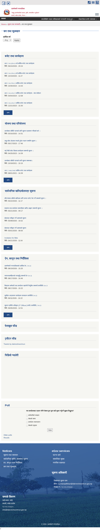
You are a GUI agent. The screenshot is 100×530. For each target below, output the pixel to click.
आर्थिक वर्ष (6, 37)
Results (6, 438)
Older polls (8, 435)
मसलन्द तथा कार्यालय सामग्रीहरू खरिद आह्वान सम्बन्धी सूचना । (24, 208)
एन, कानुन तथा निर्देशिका (13, 463)
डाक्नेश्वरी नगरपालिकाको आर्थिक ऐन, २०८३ (18, 266)
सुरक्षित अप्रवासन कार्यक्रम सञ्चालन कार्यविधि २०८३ (21, 295)
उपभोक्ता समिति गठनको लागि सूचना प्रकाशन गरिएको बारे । (22, 131)
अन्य (8, 113)
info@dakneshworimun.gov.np (14, 510)
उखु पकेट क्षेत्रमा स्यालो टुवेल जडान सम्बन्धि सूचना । (21, 141)
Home (3, 24)
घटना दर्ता (56, 455)
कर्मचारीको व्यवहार (33, 415)
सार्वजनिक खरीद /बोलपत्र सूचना (16, 459)
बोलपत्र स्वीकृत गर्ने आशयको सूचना (15, 218)
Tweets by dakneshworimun (14, 344)
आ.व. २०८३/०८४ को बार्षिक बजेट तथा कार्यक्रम (19, 63)
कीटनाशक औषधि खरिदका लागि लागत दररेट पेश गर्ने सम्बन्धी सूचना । (25, 198)
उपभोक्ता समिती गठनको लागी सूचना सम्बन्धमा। (19, 161)
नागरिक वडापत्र (59, 463)
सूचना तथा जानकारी (14, 24)
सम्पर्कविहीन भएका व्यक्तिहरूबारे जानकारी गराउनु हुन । (53, 19)
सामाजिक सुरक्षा (58, 459)
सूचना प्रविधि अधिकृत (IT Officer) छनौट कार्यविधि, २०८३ (23, 305)
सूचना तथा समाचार (11, 455)
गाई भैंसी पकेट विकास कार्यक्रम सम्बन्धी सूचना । (19, 151)
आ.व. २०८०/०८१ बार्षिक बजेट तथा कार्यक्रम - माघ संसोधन (23, 93)
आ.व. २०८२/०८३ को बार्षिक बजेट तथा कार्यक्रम (19, 73)
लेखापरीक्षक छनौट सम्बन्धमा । (84, 19)
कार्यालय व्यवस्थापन (34, 422)
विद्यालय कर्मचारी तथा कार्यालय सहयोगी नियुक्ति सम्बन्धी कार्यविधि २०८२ (26, 286)
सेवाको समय (32, 419)
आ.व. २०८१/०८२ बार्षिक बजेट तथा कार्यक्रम (18, 83)
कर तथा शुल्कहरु (10, 466)
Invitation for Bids (11, 238)
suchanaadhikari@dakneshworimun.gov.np (75, 484)
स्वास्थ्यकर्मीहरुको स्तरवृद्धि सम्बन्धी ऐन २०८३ (18, 276)
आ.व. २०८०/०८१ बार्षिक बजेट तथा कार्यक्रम (18, 103)
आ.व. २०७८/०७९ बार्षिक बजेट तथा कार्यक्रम (18, 170)
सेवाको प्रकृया (32, 425)
